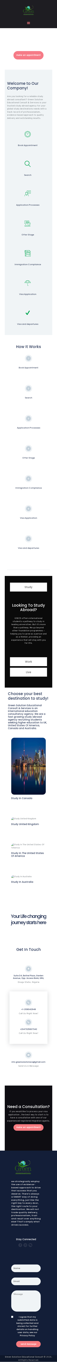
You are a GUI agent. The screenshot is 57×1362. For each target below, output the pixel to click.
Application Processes (27, 205)
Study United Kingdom (25, 824)
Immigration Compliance (28, 264)
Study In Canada (21, 798)
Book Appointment (28, 145)
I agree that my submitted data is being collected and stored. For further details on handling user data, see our (27, 1326)
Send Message (28, 1344)
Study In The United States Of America (27, 854)
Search (27, 175)
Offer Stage (28, 234)
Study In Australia (22, 882)
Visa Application (27, 294)
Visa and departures (27, 324)
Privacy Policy (27, 1335)
